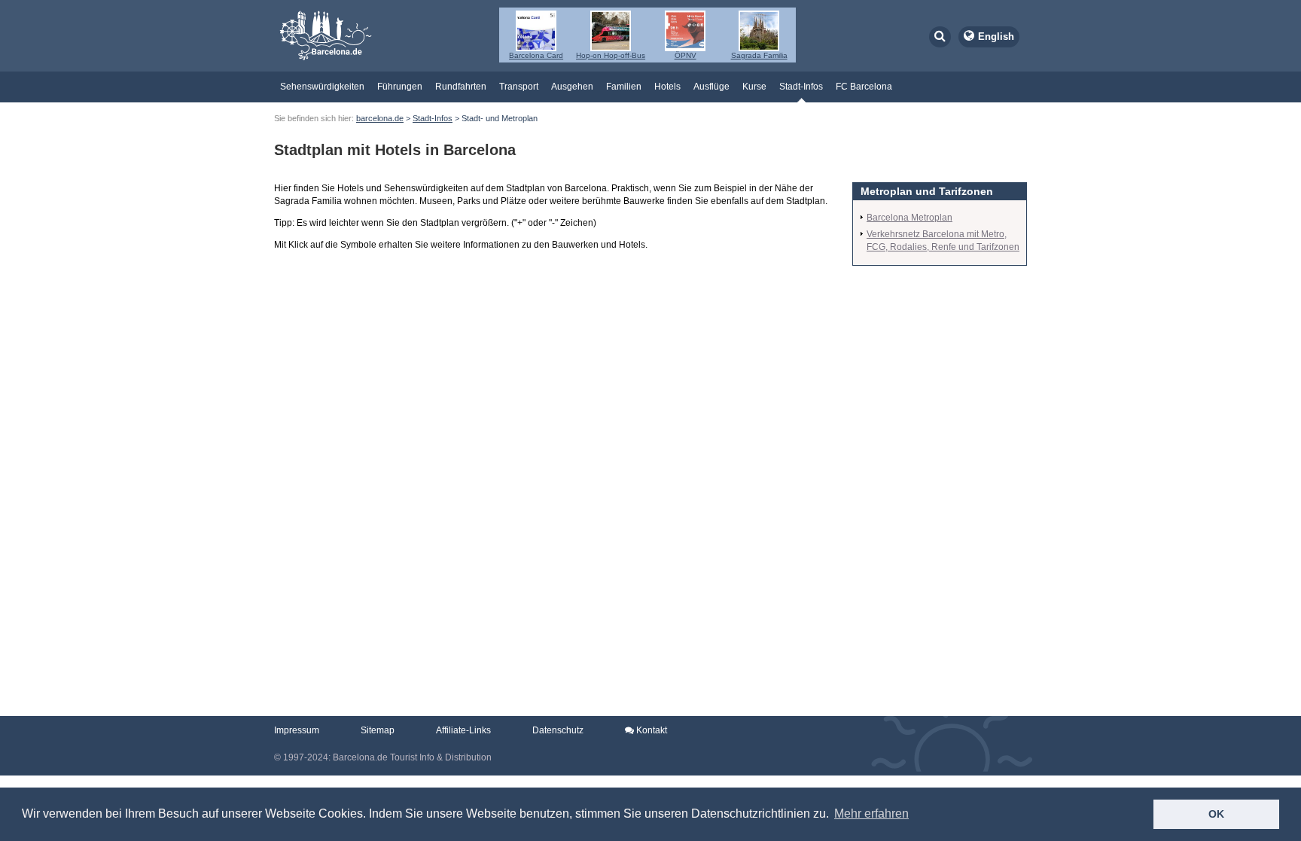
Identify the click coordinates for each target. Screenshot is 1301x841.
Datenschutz (557, 730)
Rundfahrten (460, 86)
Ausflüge (711, 86)
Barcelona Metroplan (909, 217)
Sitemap (378, 730)
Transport (518, 86)
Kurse (754, 86)
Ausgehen (572, 86)
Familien (623, 86)
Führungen (399, 86)
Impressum (296, 730)
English (996, 36)
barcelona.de (380, 118)
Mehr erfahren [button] (871, 813)
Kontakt (650, 730)
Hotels (667, 86)
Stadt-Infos (801, 86)
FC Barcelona (864, 86)
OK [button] (1216, 814)
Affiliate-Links (463, 730)
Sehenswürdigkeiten (322, 86)
